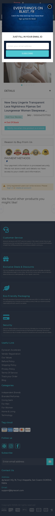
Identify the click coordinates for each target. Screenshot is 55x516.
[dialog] (27, 258)
